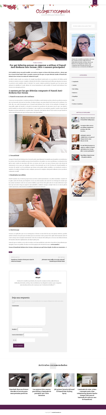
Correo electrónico (18, 334)
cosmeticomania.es (56, 412)
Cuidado (74, 85)
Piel (73, 100)
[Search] (90, 2)
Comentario (15, 305)
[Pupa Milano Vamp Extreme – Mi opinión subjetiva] (75, 157)
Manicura (74, 92)
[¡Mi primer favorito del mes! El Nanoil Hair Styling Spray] (75, 119)
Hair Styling (75, 89)
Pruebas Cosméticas (37, 62)
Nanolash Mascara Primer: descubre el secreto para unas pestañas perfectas (19, 391)
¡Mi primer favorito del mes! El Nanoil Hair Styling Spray (64, 391)
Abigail (38, 277)
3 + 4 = (15, 340)
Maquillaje (75, 96)
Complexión (75, 81)
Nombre (15, 329)
